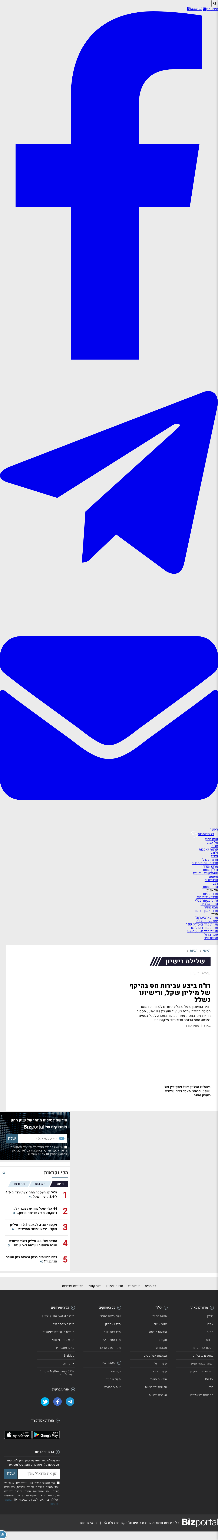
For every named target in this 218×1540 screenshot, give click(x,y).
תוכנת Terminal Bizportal (57, 1316)
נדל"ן (214, 856)
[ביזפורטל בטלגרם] (109, 607)
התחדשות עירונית (205, 873)
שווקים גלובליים (203, 1355)
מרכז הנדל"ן (209, 866)
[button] (3, 1534)
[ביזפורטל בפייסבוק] (109, 358)
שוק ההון (211, 839)
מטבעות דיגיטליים (201, 1395)
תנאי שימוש (114, 1286)
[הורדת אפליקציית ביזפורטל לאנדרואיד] (46, 1437)
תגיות (194, 950)
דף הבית (150, 1286)
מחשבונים (211, 938)
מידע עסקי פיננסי (63, 1340)
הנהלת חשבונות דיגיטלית (59, 1332)
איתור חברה (67, 1363)
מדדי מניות (210, 893)
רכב (215, 883)
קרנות (210, 1340)
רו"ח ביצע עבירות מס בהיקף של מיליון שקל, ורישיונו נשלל (170, 993)
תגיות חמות (159, 1316)
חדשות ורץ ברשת (156, 1387)
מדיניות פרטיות (72, 1286)
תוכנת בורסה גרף (64, 1324)
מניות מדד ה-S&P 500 (202, 931)
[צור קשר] (109, 826)
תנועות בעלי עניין (202, 1363)
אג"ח (214, 846)
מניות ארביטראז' (206, 917)
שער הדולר (210, 934)
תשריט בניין (113, 1379)
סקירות (162, 1340)
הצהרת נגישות (158, 1395)
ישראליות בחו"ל (207, 921)
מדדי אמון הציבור (206, 910)
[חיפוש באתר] (214, 3)
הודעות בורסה (158, 1332)
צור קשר (95, 1286)
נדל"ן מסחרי (209, 869)
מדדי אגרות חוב (207, 897)
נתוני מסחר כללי (206, 900)
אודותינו (134, 1286)
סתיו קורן (192, 1025)
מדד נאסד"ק (113, 1324)
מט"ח (210, 1332)
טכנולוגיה (211, 880)
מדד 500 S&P (112, 1340)
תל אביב (212, 842)
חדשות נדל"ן (209, 859)
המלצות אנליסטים (155, 1355)
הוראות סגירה (158, 1379)
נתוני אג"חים (209, 904)
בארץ (207, 1025)
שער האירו (160, 1371)
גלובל (214, 852)
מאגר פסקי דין (65, 1348)
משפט (213, 876)
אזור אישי (160, 1324)
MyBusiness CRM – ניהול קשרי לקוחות (57, 1373)
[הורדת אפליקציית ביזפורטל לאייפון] (18, 1437)
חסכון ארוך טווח (203, 1348)
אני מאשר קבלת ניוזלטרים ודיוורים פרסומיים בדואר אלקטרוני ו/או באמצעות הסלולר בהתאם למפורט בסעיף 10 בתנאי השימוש (39, 1150)
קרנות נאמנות (208, 849)
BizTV (209, 1379)
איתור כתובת (112, 1387)
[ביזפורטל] (194, 8)
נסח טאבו (115, 1371)
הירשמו (212, 9)
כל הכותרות (206, 834)
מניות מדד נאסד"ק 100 (202, 924)
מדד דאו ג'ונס (112, 1332)
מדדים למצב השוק (202, 1371)
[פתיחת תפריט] (200, 7)
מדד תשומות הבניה (205, 863)
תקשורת (161, 1348)
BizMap (69, 1355)
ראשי (214, 829)
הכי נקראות (56, 1172)
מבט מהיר (211, 907)
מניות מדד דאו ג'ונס (204, 927)
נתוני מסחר (210, 886)
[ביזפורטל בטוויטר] (45, 1401)
